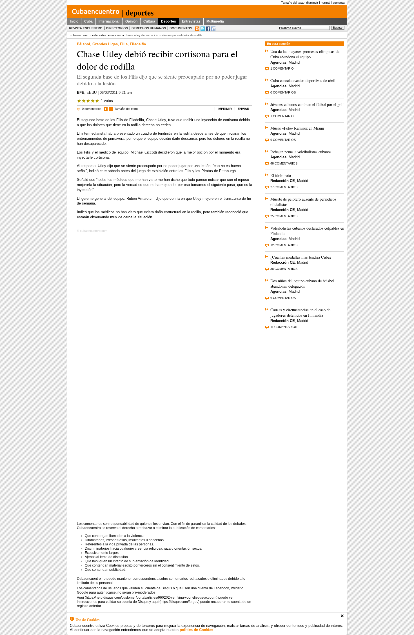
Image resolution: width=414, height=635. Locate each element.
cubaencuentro (80, 35)
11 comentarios (283, 326)
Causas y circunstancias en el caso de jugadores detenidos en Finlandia (300, 312)
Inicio (74, 21)
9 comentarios (283, 139)
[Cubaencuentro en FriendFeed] (213, 28)
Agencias (278, 62)
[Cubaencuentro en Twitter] (202, 28)
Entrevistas (191, 21)
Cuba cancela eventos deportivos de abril (302, 80)
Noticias (115, 35)
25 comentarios (283, 216)
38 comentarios (283, 268)
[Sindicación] (197, 28)
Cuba (88, 21)
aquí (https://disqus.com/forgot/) (175, 602)
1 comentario (282, 68)
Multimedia (215, 21)
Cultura (149, 21)
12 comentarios (283, 245)
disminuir (312, 2)
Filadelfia (138, 44)
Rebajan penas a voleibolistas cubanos (300, 151)
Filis (124, 44)
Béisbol (83, 44)
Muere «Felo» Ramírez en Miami (297, 128)
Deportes (168, 21)
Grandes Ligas (105, 44)
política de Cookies (196, 630)
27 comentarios (283, 187)
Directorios (117, 28)
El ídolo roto (280, 175)
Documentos (181, 28)
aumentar (339, 2)
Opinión (131, 21)
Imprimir (225, 108)
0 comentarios (91, 108)
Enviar (243, 108)
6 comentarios (283, 297)
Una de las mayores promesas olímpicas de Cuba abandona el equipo (304, 54)
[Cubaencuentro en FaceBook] (208, 28)
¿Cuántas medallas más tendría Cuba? (300, 257)
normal (325, 2)
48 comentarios (283, 163)
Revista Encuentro (86, 28)
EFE (80, 92)
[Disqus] (164, 306)
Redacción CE (282, 181)
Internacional (109, 21)
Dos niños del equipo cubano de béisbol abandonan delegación (302, 283)
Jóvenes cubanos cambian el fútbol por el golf (307, 104)
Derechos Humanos (149, 28)
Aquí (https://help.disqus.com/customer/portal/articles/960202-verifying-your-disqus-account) (147, 598)
